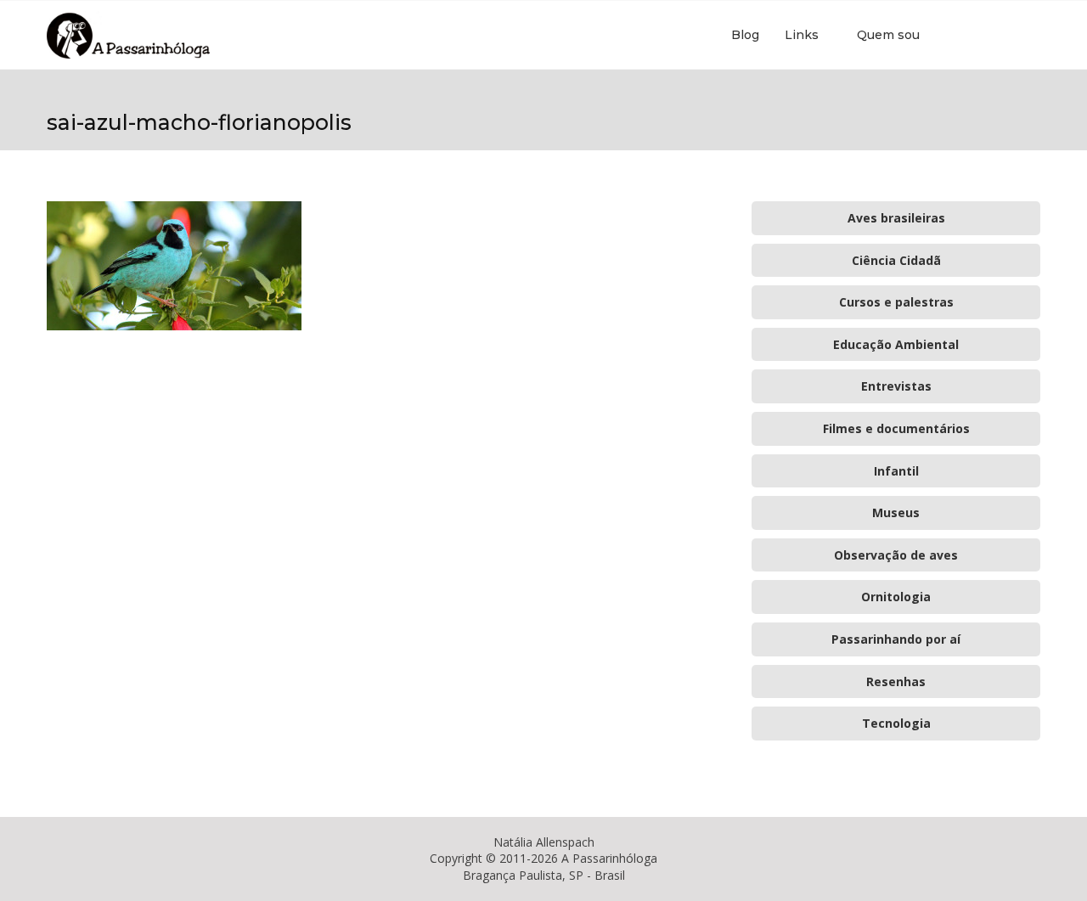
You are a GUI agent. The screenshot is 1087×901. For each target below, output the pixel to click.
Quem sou (888, 34)
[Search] (1031, 35)
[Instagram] (988, 35)
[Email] (1006, 35)
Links (802, 34)
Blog (745, 34)
